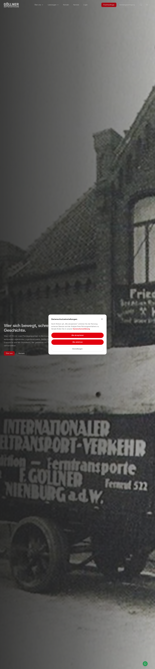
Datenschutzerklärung (81, 329)
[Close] (102, 319)
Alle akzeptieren (77, 335)
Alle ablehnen (77, 342)
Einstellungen (77, 349)
